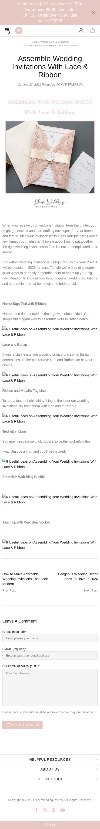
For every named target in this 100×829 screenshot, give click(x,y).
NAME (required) (13, 631)
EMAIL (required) (13, 649)
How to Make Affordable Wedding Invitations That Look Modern (25, 579)
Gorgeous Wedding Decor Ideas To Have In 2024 (78, 576)
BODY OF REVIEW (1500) (20, 666)
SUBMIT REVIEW (25, 725)
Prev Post (9, 590)
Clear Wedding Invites (19, 30)
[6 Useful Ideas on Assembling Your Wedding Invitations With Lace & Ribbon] (50, 331)
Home (34, 42)
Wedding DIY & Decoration (54, 42)
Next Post (91, 590)
